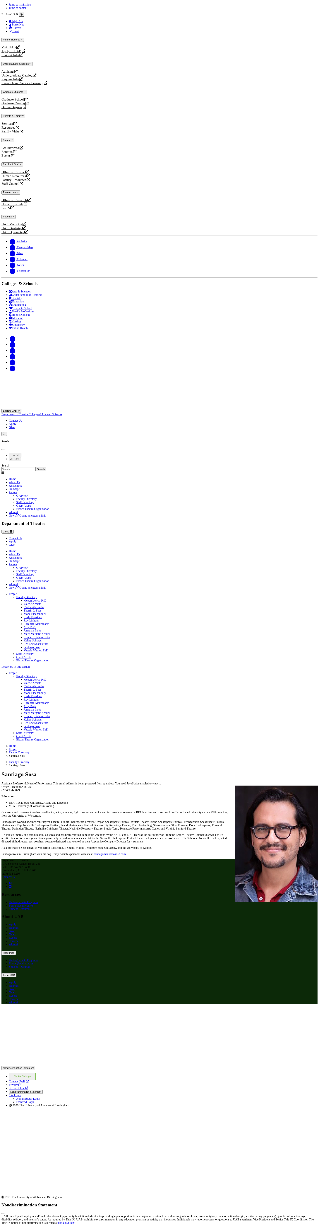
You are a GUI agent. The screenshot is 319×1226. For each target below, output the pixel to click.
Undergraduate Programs (23, 902)
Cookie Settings (22, 1076)
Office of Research (14, 200)
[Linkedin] (12, 368)
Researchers (10, 192)
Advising (7, 72)
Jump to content (18, 7)
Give (12, 427)
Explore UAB (10, 410)
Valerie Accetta (32, 603)
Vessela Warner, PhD (36, 650)
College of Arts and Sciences (45, 414)
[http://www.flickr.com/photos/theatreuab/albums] (10, 886)
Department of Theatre (15, 414)
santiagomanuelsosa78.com (110, 854)
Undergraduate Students (16, 63)
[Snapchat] (12, 362)
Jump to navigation (20, 4)
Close (6, 531)
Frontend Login (25, 1102)
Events (6, 156)
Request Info (10, 55)
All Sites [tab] (14, 459)
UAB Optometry (12, 232)
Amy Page (30, 627)
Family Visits (10, 131)
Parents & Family (12, 116)
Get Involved (10, 148)
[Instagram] (12, 350)
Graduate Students (13, 92)
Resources (8, 128)
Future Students (12, 39)
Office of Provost (13, 172)
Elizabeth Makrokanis (36, 623)
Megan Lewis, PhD (35, 600)
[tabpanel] (159, 467)
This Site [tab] (15, 455)
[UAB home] (159, 407)
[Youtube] (12, 356)
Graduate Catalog (13, 103)
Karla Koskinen (33, 617)
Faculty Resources (13, 180)
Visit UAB (8, 47)
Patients (8, 216)
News (12, 934)
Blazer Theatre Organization (32, 660)
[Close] (21, 15)
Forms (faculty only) (21, 905)
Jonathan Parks (32, 630)
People (13, 492)
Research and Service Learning (22, 83)
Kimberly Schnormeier (37, 637)
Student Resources (19, 908)
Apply (12, 423)
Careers (13, 941)
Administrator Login (28, 1098)
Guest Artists (23, 657)
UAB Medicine (11, 224)
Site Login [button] (15, 1095)
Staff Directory (25, 653)
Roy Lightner (31, 620)
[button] (159, 666)
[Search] (4, 434)
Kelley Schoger (33, 640)
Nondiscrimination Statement (18, 1068)
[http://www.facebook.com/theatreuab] (10, 883)
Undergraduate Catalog (16, 75)
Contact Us (15, 420)
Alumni (7, 140)
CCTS (6, 208)
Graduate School (12, 99)
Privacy (15, 1084)
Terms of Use (18, 1088)
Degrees (13, 927)
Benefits (7, 152)
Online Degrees (11, 107)
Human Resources (13, 176)
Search (5, 465)
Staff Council (10, 184)
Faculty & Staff (11, 164)
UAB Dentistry (11, 228)
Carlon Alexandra (34, 607)
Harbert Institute (12, 204)
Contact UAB (19, 1081)
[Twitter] (12, 344)
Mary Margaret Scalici (37, 633)
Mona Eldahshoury (35, 613)
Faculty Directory (26, 597)
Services (7, 124)
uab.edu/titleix (66, 1222)
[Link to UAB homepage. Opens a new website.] (33, 1012)
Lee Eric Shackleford (36, 643)
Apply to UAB (11, 51)
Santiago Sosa (32, 647)
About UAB (9, 975)
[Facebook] (12, 338)
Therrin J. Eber (32, 610)
